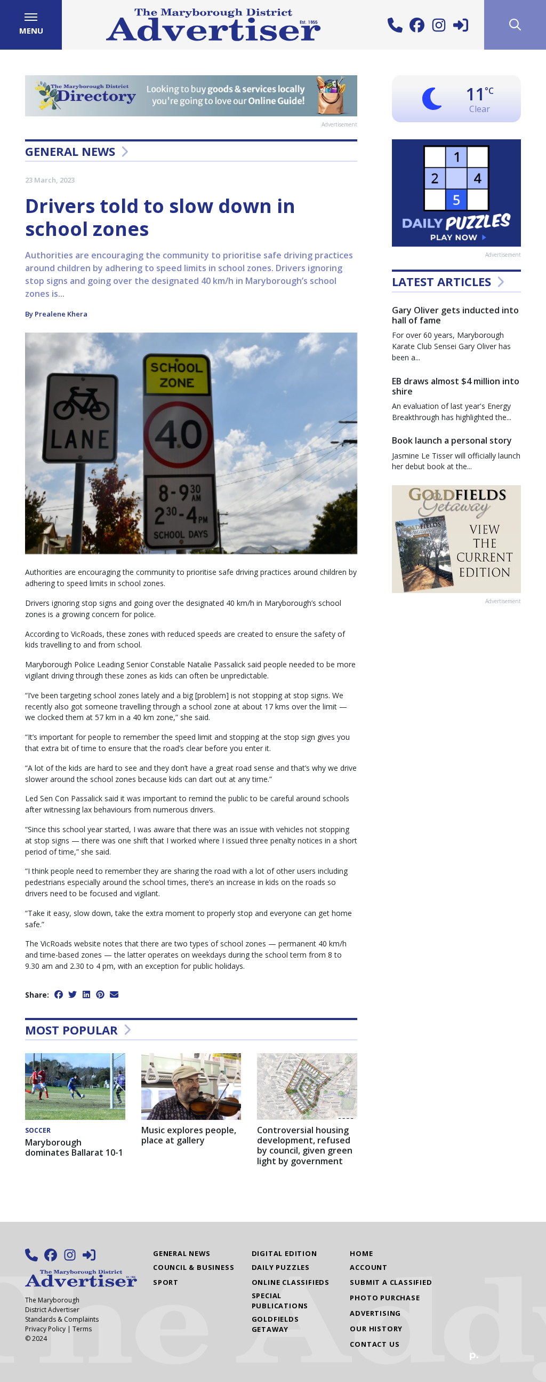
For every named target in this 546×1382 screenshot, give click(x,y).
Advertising (375, 1313)
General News (70, 151)
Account (369, 1267)
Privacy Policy (45, 1328)
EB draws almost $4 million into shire (455, 386)
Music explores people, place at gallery (188, 1135)
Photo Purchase (385, 1297)
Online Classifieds (291, 1282)
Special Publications (280, 1300)
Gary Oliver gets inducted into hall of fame (455, 315)
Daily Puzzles (281, 1267)
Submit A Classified (391, 1282)
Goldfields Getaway (275, 1324)
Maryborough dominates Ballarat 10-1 (74, 1147)
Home (361, 1253)
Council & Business (193, 1267)
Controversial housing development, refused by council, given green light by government (304, 1145)
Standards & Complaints (62, 1319)
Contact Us (374, 1344)
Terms (82, 1328)
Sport (166, 1282)
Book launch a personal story (452, 440)
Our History (376, 1328)
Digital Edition (284, 1253)
